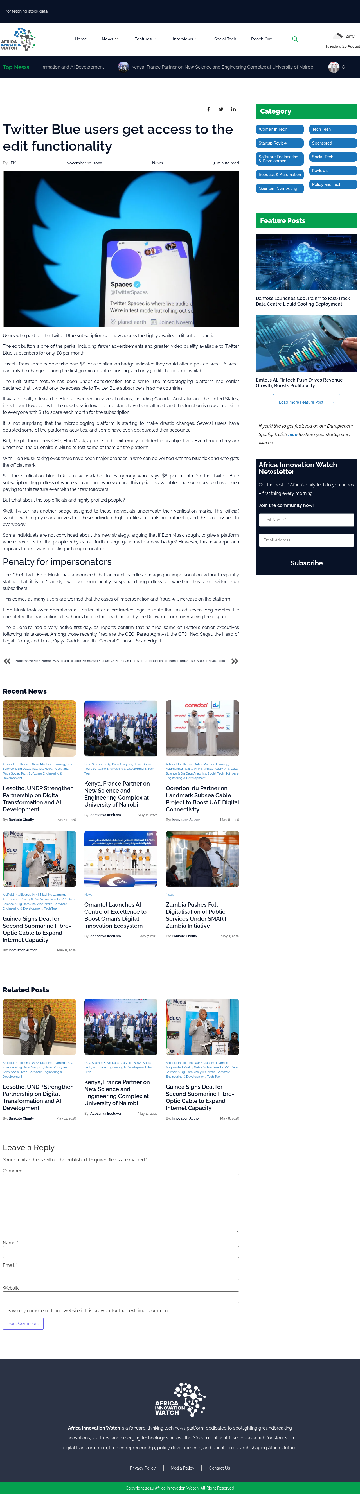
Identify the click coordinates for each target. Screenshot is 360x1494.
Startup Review (273, 143)
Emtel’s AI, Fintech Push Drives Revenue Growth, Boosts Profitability (299, 382)
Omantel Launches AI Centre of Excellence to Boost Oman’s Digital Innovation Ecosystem (115, 915)
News (107, 39)
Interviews (183, 39)
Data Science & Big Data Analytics (108, 764)
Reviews (320, 170)
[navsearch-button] (295, 39)
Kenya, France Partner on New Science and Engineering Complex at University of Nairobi (117, 794)
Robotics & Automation (280, 174)
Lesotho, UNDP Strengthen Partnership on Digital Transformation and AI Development (38, 799)
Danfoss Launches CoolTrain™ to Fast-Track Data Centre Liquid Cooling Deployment (303, 301)
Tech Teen (51, 908)
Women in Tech (273, 129)
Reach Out (261, 39)
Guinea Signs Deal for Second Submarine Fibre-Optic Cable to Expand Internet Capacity (37, 929)
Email (10, 1265)
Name (10, 1243)
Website (11, 1288)
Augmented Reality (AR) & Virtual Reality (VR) (198, 769)
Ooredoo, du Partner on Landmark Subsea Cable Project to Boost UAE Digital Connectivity (202, 799)
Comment (13, 1171)
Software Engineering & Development (119, 769)
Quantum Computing (278, 188)
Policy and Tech (326, 184)
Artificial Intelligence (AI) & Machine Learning (34, 764)
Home (81, 39)
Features (143, 39)
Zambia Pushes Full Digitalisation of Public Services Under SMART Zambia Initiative (196, 915)
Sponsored (322, 143)
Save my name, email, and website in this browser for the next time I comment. (89, 1310)
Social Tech (225, 39)
